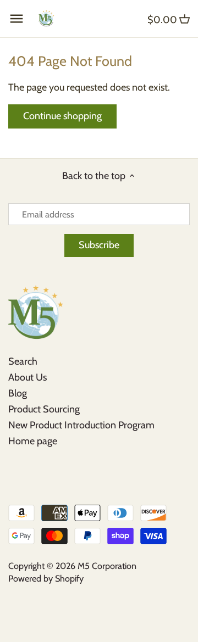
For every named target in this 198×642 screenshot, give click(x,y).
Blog (17, 393)
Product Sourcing (44, 409)
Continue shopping (62, 116)
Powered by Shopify (46, 578)
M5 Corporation (107, 565)
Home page (32, 441)
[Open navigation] (16, 18)
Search (22, 361)
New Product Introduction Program (81, 425)
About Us (27, 377)
